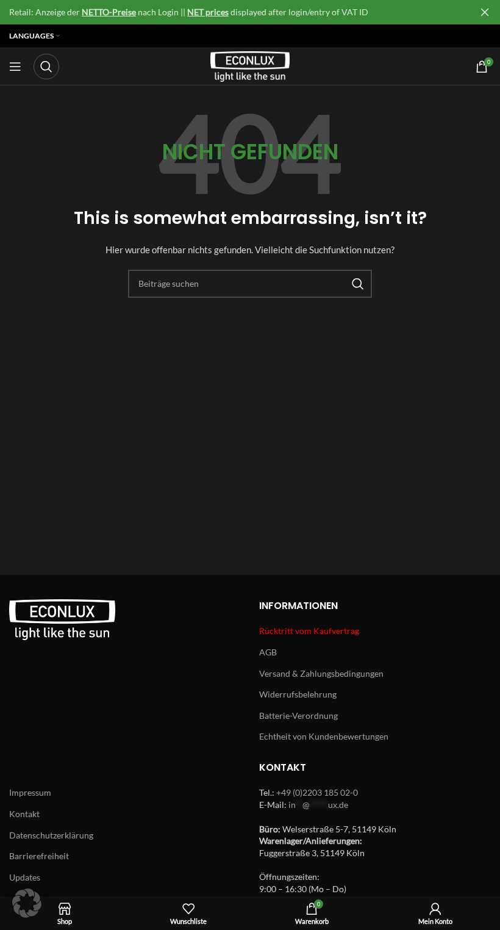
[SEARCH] (358, 284)
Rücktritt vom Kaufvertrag (309, 630)
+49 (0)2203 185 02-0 (317, 792)
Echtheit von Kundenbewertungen (323, 736)
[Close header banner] (485, 12)
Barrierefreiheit (39, 856)
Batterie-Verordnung (298, 715)
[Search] (46, 66)
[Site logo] (250, 65)
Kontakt (24, 814)
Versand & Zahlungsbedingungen (321, 673)
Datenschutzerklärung (51, 835)
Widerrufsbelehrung (298, 694)
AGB (268, 652)
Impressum (30, 792)
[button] (27, 903)
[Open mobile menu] (15, 66)
